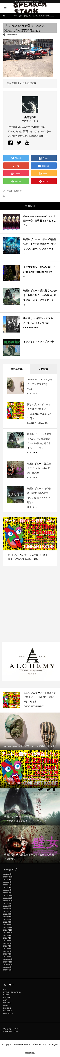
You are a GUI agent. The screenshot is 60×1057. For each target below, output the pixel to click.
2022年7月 (7, 909)
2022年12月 (8, 895)
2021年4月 (7, 949)
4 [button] (50, 521)
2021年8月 (7, 938)
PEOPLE (6, 997)
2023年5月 (7, 885)
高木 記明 (18, 191)
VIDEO (6, 995)
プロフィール (29, 121)
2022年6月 (7, 911)
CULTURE (32, 393)
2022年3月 (7, 919)
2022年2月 (7, 922)
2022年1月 (7, 925)
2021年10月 (8, 933)
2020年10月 (8, 964)
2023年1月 (7, 893)
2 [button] (44, 521)
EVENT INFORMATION (37, 423)
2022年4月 (7, 917)
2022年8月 (7, 906)
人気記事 (43, 369)
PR (4, 989)
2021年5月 (7, 946)
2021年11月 (8, 930)
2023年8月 (7, 879)
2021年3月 (7, 951)
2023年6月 (7, 882)
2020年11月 (8, 962)
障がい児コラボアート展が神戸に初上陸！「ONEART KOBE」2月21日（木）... (40, 697)
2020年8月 (7, 970)
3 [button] (47, 521)
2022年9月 (7, 903)
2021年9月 (7, 935)
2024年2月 (7, 874)
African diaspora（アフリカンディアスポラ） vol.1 (39, 384)
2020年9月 (7, 967)
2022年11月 (8, 898)
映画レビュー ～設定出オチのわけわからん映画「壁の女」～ (39, 468)
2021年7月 (7, 941)
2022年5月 (7, 914)
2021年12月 (8, 927)
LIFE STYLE (8, 1013)
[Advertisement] (30, 607)
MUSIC (6, 1005)
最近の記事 (16, 369)
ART (5, 1000)
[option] (30, 541)
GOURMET (7, 1011)
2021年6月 (7, 943)
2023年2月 (7, 890)
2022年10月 (8, 901)
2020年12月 (8, 959)
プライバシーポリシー (11, 1029)
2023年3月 (7, 887)
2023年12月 (8, 877)
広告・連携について (10, 1031)
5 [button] (53, 521)
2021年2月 (7, 954)
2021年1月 (7, 957)
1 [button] (41, 521)
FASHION (7, 1008)
